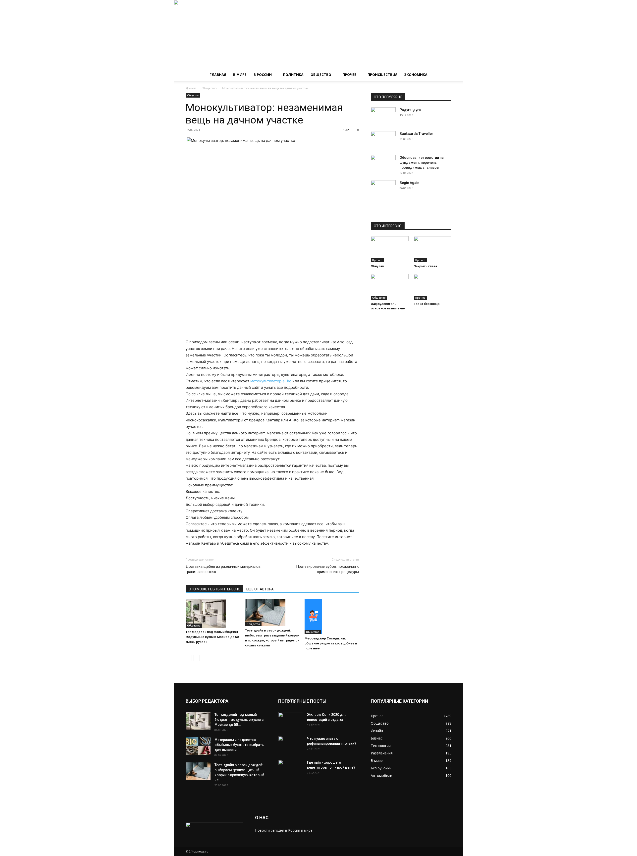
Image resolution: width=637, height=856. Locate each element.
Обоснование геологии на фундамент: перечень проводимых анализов (422, 163)
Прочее (349, 74)
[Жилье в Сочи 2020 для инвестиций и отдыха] (290, 721)
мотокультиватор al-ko (270, 381)
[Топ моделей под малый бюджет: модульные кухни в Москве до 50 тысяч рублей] (213, 613)
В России (263, 74)
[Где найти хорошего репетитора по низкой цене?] (290, 768)
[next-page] (197, 658)
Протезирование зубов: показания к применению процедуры (327, 569)
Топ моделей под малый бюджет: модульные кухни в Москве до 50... (239, 720)
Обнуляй (377, 266)
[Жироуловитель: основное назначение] (390, 287)
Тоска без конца (426, 304)
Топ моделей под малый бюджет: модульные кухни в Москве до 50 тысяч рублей (212, 637)
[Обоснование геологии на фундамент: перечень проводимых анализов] (383, 163)
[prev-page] (189, 658)
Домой (191, 88)
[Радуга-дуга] (383, 116)
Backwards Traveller (416, 134)
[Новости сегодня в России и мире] (318, 34)
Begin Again (409, 183)
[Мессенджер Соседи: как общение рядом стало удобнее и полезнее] (332, 616)
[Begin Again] (383, 189)
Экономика (415, 74)
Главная (218, 74)
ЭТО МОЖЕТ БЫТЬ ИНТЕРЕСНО (214, 589)
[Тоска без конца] (433, 287)
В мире (240, 74)
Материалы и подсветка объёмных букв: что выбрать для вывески (239, 745)
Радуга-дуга (410, 110)
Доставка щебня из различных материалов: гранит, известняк (223, 569)
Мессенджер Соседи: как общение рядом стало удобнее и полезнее (331, 643)
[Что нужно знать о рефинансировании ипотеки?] (290, 744)
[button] (445, 75)
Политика (293, 74)
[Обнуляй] (390, 249)
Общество (321, 74)
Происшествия (382, 74)
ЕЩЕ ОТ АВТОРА (260, 589)
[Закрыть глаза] (433, 249)
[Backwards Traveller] (383, 140)
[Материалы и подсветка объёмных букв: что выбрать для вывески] (198, 746)
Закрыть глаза (425, 266)
